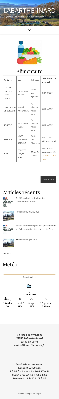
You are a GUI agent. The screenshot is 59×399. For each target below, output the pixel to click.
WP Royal (37, 393)
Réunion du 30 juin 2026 (27, 211)
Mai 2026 (7, 253)
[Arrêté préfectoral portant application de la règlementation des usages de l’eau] (8, 230)
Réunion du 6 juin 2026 (27, 239)
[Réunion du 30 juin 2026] (8, 216)
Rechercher (48, 179)
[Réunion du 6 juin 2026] (8, 243)
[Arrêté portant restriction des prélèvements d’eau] (8, 202)
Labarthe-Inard (29, 10)
